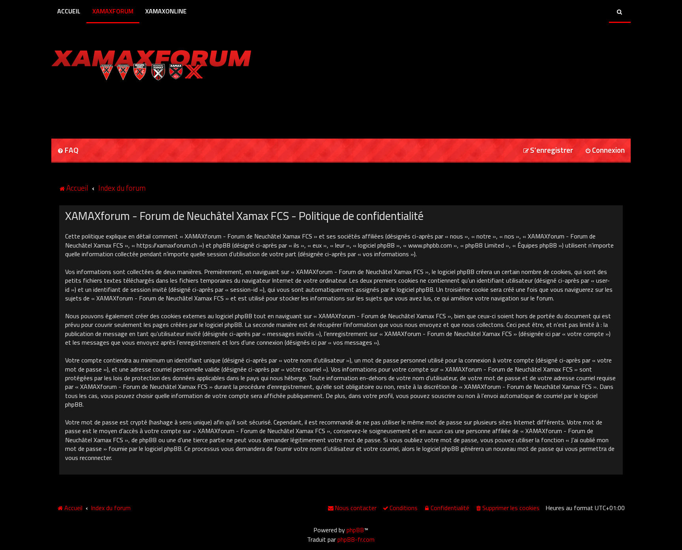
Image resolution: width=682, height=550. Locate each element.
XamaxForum (112, 11)
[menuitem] (67, 151)
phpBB (355, 530)
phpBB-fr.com (356, 539)
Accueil (69, 11)
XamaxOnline (166, 11)
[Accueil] (151, 63)
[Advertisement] (143, 107)
